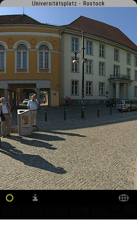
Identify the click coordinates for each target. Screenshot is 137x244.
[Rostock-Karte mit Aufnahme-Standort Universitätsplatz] (124, 199)
